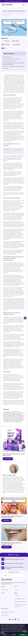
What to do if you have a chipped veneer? (13, 66)
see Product (7, 458)
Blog (16, 592)
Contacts (17, 595)
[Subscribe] (24, 575)
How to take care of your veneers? (11, 58)
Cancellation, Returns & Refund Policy (20, 605)
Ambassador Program (20, 598)
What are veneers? (7, 56)
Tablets (3, 592)
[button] (26, 4)
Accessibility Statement (20, 601)
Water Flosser (4, 590)
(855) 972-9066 (5, 615)
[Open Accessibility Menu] (25, 318)
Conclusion (5, 68)
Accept (23, 634)
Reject (5, 634)
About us (17, 590)
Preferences (14, 634)
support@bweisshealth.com (8, 612)
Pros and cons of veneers (9, 61)
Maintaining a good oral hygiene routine (13, 149)
